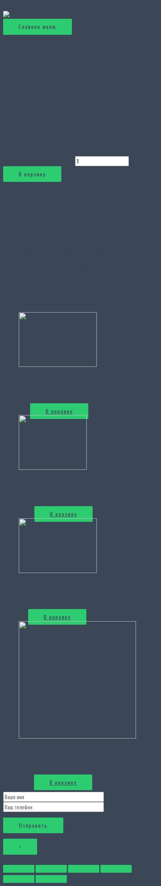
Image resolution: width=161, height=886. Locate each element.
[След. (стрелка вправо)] (51, 879)
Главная (11, 106)
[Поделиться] (51, 869)
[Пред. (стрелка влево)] (18, 879)
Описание (28, 199)
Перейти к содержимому (28, 7)
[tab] (88, 199)
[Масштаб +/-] (116, 869)
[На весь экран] (83, 869)
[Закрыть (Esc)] (18, 869)
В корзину (32, 174)
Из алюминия (37, 106)
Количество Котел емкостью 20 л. (38, 161)
